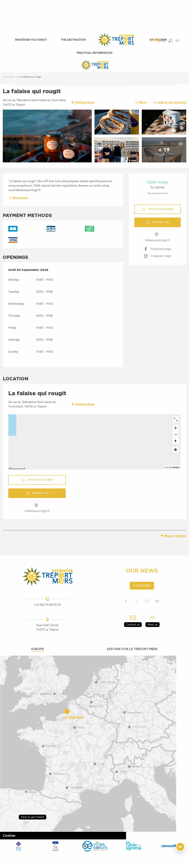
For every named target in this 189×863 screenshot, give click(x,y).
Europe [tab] (37, 649)
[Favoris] (164, 41)
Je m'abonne (142, 585)
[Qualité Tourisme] (55, 846)
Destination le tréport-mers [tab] (132, 649)
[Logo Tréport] (47, 576)
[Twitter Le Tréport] (136, 601)
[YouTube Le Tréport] (157, 601)
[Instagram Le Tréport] (147, 601)
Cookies (9, 835)
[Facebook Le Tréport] (126, 601)
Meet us (152, 624)
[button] (170, 40)
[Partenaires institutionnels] (18, 846)
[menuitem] (31, 40)
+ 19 (164, 149)
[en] (178, 41)
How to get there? (32, 817)
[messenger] (180, 851)
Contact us (133, 624)
